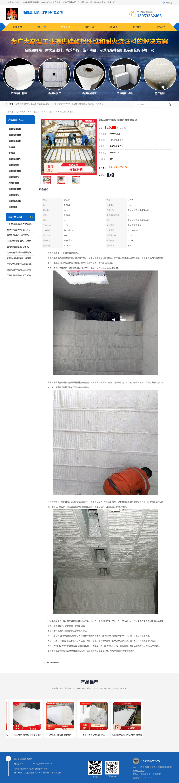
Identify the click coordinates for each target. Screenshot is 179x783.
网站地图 (57, 773)
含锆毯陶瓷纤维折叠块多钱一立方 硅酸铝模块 (20, 230)
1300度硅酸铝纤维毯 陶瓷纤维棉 (156, 735)
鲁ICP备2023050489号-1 (42, 764)
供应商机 (41, 27)
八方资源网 (29, 773)
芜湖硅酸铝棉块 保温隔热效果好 (20, 264)
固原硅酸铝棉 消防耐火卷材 (19, 241)
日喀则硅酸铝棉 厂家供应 (18, 247)
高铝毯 (12, 147)
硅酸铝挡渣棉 (15, 129)
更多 (31, 217)
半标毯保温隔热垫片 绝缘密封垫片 (20, 224)
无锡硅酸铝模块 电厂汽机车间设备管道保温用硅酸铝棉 (20, 275)
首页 (17, 112)
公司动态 (113, 27)
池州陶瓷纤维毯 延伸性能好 (19, 253)
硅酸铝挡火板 (15, 141)
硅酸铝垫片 (14, 177)
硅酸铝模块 (36, 112)
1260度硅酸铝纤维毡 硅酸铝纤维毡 (89, 735)
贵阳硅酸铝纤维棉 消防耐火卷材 (20, 235)
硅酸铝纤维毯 (15, 171)
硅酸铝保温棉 (15, 201)
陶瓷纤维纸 (14, 183)
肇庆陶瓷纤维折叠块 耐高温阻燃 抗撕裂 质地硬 (20, 270)
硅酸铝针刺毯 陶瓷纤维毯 (22, 735)
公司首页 (17, 27)
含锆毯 (12, 153)
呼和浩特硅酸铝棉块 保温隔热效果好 (20, 258)
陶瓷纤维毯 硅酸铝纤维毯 (55, 735)
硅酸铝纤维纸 (15, 135)
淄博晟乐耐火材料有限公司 (25, 769)
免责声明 (39, 773)
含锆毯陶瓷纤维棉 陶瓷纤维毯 (122, 735)
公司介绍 (89, 27)
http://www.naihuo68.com (52, 662)
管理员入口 (48, 773)
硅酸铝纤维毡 (15, 189)
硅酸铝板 (13, 207)
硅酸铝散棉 (14, 165)
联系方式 (160, 27)
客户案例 (137, 27)
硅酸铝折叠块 (15, 159)
